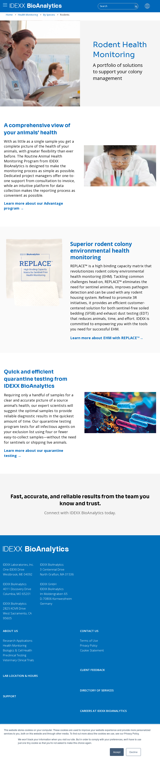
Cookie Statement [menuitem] (92, 650)
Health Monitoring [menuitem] (14, 645)
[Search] (136, 6)
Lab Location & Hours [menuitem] (20, 676)
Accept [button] (116, 752)
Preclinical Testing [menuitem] (14, 655)
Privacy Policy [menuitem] (88, 645)
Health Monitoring (28, 14)
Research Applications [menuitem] (17, 640)
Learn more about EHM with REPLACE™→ (106, 337)
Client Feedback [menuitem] (92, 670)
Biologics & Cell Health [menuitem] (17, 650)
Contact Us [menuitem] (89, 631)
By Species (49, 14)
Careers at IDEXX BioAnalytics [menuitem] (103, 711)
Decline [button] (133, 752)
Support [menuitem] (9, 696)
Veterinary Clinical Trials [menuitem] (18, 660)
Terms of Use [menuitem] (89, 640)
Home (9, 14)
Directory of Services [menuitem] (97, 690)
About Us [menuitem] (10, 631)
